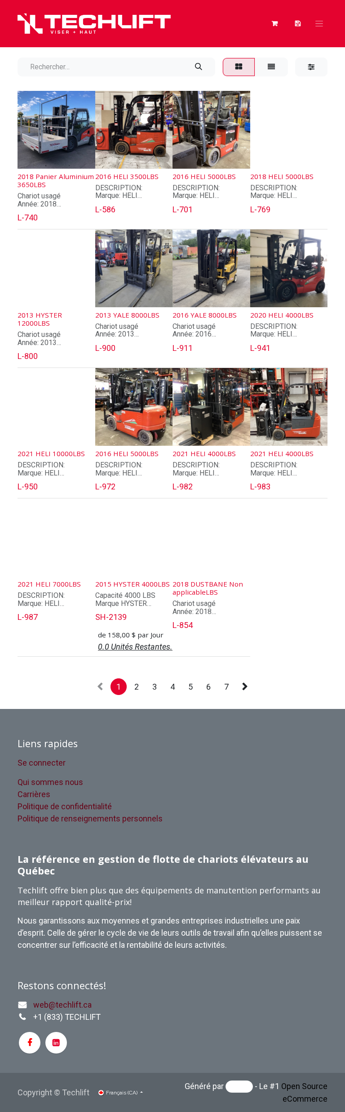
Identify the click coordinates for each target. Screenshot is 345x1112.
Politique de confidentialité (65, 806)
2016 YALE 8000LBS (204, 314)
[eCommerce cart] (297, 23)
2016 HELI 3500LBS (127, 176)
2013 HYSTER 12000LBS (40, 318)
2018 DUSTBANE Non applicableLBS (207, 587)
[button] (31, 155)
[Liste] (271, 67)
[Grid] (238, 67)
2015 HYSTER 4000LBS (132, 583)
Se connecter (42, 762)
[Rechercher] (198, 67)
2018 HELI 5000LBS (282, 176)
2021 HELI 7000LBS (49, 583)
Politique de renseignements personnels (90, 818)
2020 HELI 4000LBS (282, 314)
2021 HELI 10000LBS (51, 453)
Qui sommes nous (50, 782)
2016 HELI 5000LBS (204, 176)
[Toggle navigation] (319, 23)
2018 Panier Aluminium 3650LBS (56, 180)
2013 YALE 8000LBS (127, 314)
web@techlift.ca (62, 1004)
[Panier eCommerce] (274, 23)
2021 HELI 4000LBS (204, 453)
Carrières (34, 794)
